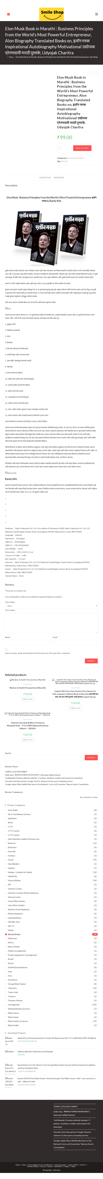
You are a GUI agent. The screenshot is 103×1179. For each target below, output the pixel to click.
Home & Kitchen (14, 880)
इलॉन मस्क (64, 161)
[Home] (5, 57)
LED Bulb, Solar (14, 922)
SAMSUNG (58, 1166)
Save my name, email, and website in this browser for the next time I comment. (37, 653)
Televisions (12, 988)
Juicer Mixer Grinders (16, 905)
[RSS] (61, 3)
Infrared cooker (14, 897)
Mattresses (12, 938)
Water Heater (13, 1017)
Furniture (11, 856)
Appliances (12, 818)
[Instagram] (52, 3)
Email (56, 637)
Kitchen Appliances (15, 914)
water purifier (13, 1025)
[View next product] (96, 73)
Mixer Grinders (14, 947)
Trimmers (12, 996)
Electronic (12, 843)
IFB (9, 885)
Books (69, 158)
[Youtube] (55, 3)
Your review (10, 610)
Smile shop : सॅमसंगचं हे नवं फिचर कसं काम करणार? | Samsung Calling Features (32, 775)
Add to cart (82, 148)
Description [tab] (45, 178)
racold (10, 959)
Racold (10, 963)
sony (10, 976)
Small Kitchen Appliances (17, 967)
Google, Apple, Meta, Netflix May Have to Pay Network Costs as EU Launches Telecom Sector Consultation (47, 784)
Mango (11, 930)
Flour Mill (11, 851)
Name (8, 637)
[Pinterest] (46, 3)
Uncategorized (13, 1005)
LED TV (11, 926)
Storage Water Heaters (17, 984)
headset (11, 868)
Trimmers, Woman (15, 1000)
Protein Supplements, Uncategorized (22, 955)
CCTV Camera (13, 831)
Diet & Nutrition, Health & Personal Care (23, 839)
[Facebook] (43, 3)
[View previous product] (91, 73)
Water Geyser (13, 1013)
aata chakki (13, 810)
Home (18, 1165)
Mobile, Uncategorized (17, 951)
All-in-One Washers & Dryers (19, 814)
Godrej (35, 1166)
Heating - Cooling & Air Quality (20, 872)
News (73, 1166)
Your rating (10, 602)
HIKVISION (12, 876)
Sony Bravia (12, 980)
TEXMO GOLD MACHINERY (16, 772)
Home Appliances (34, 1165)
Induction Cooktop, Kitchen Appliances (23, 893)
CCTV (10, 827)
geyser (11, 860)
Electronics (12, 847)
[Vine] (58, 3)
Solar (10, 972)
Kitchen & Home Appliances (19, 909)
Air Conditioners (47, 1165)
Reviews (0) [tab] (59, 178)
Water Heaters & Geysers (18, 1021)
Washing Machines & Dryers (19, 1009)
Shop (24, 1165)
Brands (30, 1166)
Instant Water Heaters (16, 901)
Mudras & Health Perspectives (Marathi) (28, 688)
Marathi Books (79, 158)
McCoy (11, 942)
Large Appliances (14, 918)
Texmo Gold (13, 992)
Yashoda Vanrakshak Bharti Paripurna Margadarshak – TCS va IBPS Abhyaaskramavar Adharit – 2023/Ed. (28, 725)
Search (8, 753)
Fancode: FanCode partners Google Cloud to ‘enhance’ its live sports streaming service (39, 781)
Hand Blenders (13, 864)
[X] (41, 3)
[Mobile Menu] (96, 14)
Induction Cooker (15, 889)
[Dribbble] (49, 3)
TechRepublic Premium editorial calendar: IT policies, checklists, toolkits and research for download (43, 778)
